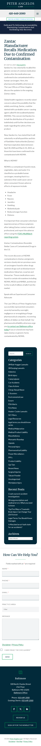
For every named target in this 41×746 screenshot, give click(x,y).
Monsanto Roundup (16, 439)
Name (5, 569)
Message (6, 616)
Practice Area (9, 604)
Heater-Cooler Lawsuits (17, 411)
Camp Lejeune (13, 379)
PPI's (10, 457)
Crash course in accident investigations (17, 495)
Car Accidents (13, 382)
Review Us (20, 718)
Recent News (13, 468)
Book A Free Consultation (20, 19)
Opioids (11, 443)
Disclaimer (6, 644)
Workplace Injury (15, 483)
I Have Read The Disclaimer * (17, 650)
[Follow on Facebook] (14, 709)
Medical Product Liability (18, 432)
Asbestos (12, 372)
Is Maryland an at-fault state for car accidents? (19, 525)
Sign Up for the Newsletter (20, 725)
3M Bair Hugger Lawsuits (18, 364)
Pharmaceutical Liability (17, 450)
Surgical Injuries (14, 472)
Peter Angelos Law (16, 739)
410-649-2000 (17, 13)
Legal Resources (14, 419)
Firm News (12, 408)
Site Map (19, 741)
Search (28, 353)
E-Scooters (12, 393)
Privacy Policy (17, 644)
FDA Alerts (21, 65)
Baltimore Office (20, 692)
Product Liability (14, 461)
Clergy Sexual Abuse (16, 390)
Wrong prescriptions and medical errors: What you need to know (20, 503)
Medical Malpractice (16, 429)
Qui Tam (11, 465)
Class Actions (13, 386)
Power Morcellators (16, 454)
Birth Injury (12, 375)
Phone (5, 581)
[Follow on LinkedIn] (27, 709)
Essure (11, 401)
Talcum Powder (14, 475)
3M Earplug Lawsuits (16, 368)
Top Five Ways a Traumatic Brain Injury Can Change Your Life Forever (19, 512)
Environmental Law (15, 397)
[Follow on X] (20, 709)
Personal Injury (14, 447)
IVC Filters (12, 415)
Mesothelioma (14, 436)
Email (5, 592)
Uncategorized (14, 479)
